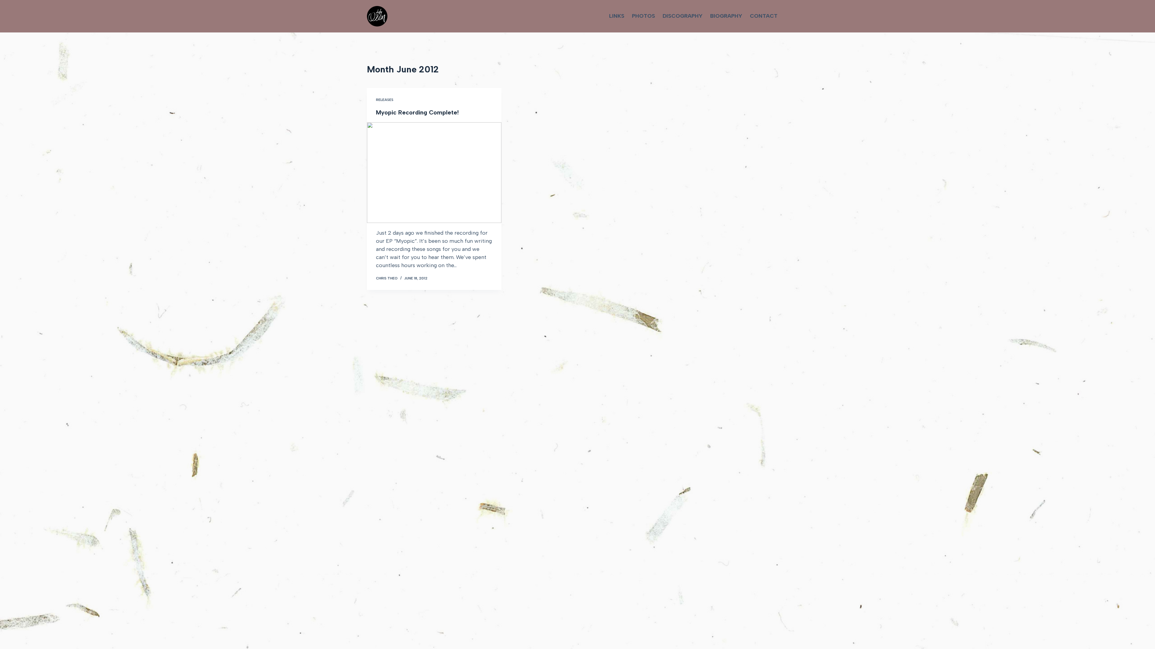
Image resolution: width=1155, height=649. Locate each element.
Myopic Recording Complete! (417, 112)
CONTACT (764, 16)
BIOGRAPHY (726, 16)
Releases (384, 100)
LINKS (616, 16)
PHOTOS (643, 16)
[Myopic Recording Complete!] (434, 172)
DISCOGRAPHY (683, 16)
